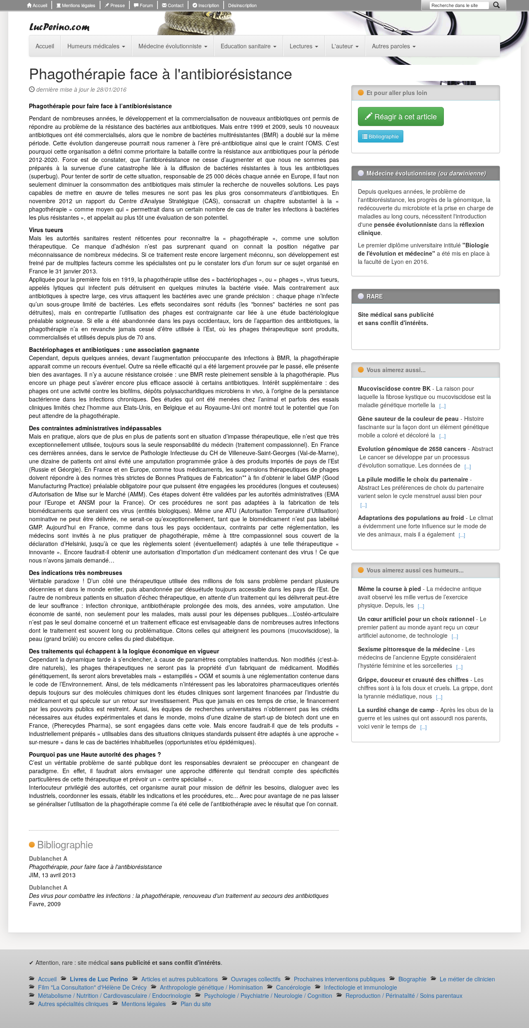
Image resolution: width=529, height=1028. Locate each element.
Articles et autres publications (179, 979)
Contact (175, 5)
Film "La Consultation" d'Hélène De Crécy (92, 987)
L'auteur (343, 46)
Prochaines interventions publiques (339, 979)
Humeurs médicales (94, 46)
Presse (117, 5)
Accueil (39, 5)
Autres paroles (392, 46)
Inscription (208, 5)
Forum (145, 5)
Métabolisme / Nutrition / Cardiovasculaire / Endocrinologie (114, 995)
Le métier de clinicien (467, 979)
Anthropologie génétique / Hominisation (211, 987)
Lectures (302, 46)
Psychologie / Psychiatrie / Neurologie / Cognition (268, 995)
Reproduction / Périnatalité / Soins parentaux (404, 995)
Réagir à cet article (404, 116)
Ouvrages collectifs (256, 979)
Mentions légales (78, 5)
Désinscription (242, 5)
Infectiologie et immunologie (360, 987)
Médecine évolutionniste (170, 46)
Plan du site (196, 1004)
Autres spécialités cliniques (73, 1004)
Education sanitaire (246, 46)
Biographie (412, 979)
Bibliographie (383, 136)
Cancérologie (293, 987)
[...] (442, 405)
